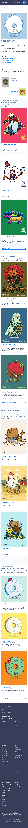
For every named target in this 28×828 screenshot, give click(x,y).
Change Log (11, 819)
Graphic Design (5, 753)
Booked (18, 2)
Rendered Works (18, 723)
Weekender (17, 779)
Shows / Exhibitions (18, 755)
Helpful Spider (17, 775)
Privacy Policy (19, 821)
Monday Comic (17, 772)
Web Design (4, 759)
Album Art (16, 734)
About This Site (18, 819)
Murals (16, 740)
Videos (3, 799)
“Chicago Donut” (6, 190)
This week (4, 725)
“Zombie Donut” (6, 687)
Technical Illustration (18, 738)
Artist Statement (18, 747)
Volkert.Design (5, 786)
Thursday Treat (17, 777)
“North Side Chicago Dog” (9, 236)
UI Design (4, 749)
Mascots (4, 767)
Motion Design (5, 763)
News (3, 797)
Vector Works (17, 729)
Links (3, 803)
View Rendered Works (8, 560)
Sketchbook (17, 742)
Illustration (5, 5)
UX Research (4, 751)
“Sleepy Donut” (6, 641)
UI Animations (5, 761)
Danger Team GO (7, 248)
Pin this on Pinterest (8, 62)
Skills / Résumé (17, 784)
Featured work (5, 723)
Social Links (13, 821)
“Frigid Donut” (6, 603)
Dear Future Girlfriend (19, 774)
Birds (15, 753)
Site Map (7, 819)
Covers (16, 736)
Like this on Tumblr (8, 60)
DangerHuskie (17, 725)
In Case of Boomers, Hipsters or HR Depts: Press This (14, 824)
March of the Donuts (19, 9)
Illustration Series (18, 731)
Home (2, 9)
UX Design (4, 747)
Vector (12, 9)
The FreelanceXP (5, 788)
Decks (16, 751)
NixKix (3, 792)
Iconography (4, 755)
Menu (24, 2)
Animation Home (5, 772)
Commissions (17, 757)
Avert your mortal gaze (9, 402)
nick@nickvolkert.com (7, 712)
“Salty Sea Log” (6, 548)
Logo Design (4, 765)
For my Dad (4, 805)
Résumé (16, 782)
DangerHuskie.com (6, 784)
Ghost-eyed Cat (18, 727)
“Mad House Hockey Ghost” (9, 144)
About (23, 5)
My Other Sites (6, 782)
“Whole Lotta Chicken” (8, 502)
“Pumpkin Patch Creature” (9, 298)
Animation (5, 770)
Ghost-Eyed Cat (5, 790)
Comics (14, 5)
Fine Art (17, 745)
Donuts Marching (7, 698)
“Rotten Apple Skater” (8, 391)
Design (4, 745)
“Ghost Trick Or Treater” (8, 345)
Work (3, 721)
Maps (16, 732)
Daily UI (3, 757)
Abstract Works (18, 749)
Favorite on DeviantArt (9, 58)
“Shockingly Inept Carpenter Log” (11, 456)
